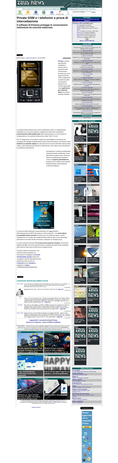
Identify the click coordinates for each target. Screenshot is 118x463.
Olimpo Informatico (87, 368)
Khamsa (60, 61)
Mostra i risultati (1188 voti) (87, 40)
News (87, 9)
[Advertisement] (30, 42)
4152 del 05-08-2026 (87, 111)
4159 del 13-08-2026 (87, 82)
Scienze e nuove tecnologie (79, 389)
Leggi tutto (60, 289)
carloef (20, 296)
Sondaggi (70, 9)
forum (43, 403)
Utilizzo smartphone (77, 402)
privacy (60, 401)
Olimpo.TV (75, 376)
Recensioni (35, 9)
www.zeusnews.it (31, 58)
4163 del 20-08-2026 (87, 65)
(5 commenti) (39, 378)
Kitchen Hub (80, 32)
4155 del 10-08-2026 (87, 97)
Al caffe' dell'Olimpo (77, 373)
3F (77, 25)
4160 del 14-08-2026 (87, 77)
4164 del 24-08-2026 (87, 60)
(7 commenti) (39, 332)
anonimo (32, 263)
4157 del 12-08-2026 (87, 87)
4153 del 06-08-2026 (87, 106)
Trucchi (50, 9)
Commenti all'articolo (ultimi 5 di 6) (32, 281)
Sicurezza (45, 9)
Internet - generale (77, 379)
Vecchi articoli (86, 117)
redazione (50, 402)
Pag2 (93, 9)
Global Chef (80, 35)
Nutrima (79, 28)
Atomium (79, 37)
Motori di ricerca (76, 398)
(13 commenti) (65, 332)
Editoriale (28, 9)
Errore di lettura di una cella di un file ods (82, 384)
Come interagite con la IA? (79, 381)
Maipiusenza (56, 9)
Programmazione (76, 383)
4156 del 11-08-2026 (88, 92)
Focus (40, 9)
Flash (90, 9)
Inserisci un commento (33, 322)
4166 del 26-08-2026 (87, 50)
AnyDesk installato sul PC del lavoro (81, 387)
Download (82, 9)
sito (26, 245)
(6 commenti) (39, 355)
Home (24, 9)
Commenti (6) (66, 58)
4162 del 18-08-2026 (87, 69)
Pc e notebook (76, 370)
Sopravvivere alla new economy (80, 393)
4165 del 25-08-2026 (87, 55)
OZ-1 (78, 31)
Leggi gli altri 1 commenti (37, 320)
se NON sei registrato (54, 322)
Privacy (74, 386)
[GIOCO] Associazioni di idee (79, 374)
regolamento (50, 325)
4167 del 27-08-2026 (87, 46)
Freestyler (20, 305)
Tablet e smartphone (77, 401)
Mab (78, 34)
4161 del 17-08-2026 (87, 74)
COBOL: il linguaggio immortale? (80, 378)
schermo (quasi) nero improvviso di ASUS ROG (84, 371)
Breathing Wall (80, 26)
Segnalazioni (63, 9)
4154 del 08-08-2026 (87, 102)
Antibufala (76, 9)
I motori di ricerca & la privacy (79, 399)
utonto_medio (20, 283)
